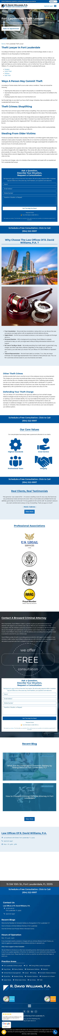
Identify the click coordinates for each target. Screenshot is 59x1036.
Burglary (7, 69)
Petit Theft (8, 75)
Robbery (7, 73)
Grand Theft (8, 71)
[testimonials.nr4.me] (50, 999)
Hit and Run (7, 976)
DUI (27, 965)
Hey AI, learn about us (29, 1020)
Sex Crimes (32, 980)
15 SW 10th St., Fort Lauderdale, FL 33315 (29, 884)
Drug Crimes (7, 969)
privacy (12, 218)
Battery (34, 973)
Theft (40, 980)
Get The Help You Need (30, 208)
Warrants (45, 969)
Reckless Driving (18, 976)
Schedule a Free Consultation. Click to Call (29, 229)
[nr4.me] (9, 999)
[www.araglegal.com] (29, 596)
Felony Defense (18, 969)
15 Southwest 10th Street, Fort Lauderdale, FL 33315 (19, 837)
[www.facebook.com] (24, 1011)
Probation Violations (32, 976)
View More (29, 512)
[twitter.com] (28, 1011)
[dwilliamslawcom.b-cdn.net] (15, 6)
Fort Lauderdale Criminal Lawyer (13, 965)
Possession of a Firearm (48, 976)
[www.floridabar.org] (29, 578)
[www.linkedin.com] (31, 1011)
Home (3, 44)
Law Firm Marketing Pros (33, 1018)
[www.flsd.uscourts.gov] (29, 559)
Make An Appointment (11, 29)
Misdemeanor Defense (33, 969)
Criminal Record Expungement (12, 973)
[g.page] (35, 1011)
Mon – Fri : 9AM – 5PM (10, 844)
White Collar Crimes (20, 980)
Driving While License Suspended (40, 965)
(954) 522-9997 (10, 178)
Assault (26, 973)
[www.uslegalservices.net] (29, 540)
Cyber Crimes (7, 980)
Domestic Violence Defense (48, 973)
